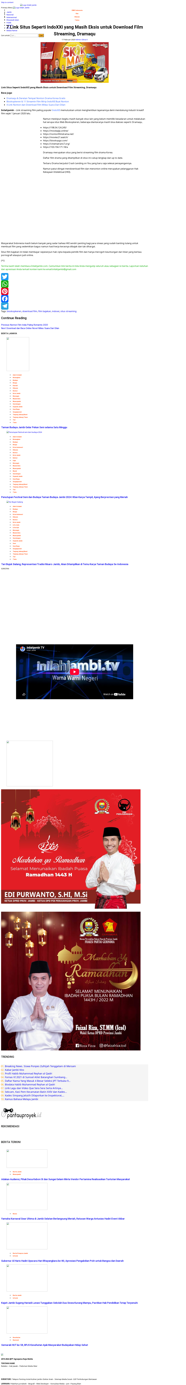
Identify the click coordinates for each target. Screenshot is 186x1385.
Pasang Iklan (76, 1383)
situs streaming (68, 311)
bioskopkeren (14, 311)
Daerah (15, 385)
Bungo (15, 383)
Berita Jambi (17, 1172)
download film (29, 311)
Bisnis (15, 1214)
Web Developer (42, 1383)
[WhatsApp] (74, 284)
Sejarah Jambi (17, 406)
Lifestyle (16, 527)
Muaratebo (16, 398)
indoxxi (55, 311)
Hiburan (77, 17)
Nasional (16, 1340)
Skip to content (7, 2)
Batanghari (16, 377)
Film (77, 13)
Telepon (15, 1379)
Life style (16, 525)
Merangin (16, 396)
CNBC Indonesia (77, 10)
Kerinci (15, 391)
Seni (14, 543)
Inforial (15, 1256)
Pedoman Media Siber (28, 1366)
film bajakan (44, 311)
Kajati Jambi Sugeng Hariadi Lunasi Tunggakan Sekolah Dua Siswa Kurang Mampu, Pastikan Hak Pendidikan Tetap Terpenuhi (69, 1302)
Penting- (22, 1379)
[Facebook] (74, 298)
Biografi (31, 1383)
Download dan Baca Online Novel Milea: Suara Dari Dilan (30, 328)
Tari (14, 420)
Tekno (77, 20)
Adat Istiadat (17, 375)
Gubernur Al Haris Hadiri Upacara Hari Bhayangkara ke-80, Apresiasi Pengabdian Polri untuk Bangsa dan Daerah (62, 1260)
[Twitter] (74, 276)
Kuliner (15, 458)
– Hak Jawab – (13, 1366)
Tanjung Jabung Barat (20, 414)
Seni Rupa (16, 409)
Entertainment (18, 447)
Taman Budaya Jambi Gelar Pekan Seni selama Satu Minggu (34, 427)
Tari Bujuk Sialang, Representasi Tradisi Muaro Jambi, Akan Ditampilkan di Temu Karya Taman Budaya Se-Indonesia (64, 564)
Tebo (15, 422)
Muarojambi (17, 401)
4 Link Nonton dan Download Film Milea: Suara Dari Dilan (36, 104)
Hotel (28, 1379)
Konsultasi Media (58, 1383)
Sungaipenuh (17, 412)
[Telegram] (74, 306)
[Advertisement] (21, 159)
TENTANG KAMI (8, 1363)
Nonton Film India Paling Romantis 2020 (24, 325)
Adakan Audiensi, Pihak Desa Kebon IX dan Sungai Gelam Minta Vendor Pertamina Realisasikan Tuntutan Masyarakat (65, 1179)
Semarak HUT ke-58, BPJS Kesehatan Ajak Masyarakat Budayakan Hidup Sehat (44, 1345)
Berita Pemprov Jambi (20, 1253)
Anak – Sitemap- (55, 1379)
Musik (15, 471)
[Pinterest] (74, 291)
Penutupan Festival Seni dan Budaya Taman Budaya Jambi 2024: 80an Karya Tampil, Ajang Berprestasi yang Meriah (64, 497)
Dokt (45, 1379)
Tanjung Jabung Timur (20, 417)
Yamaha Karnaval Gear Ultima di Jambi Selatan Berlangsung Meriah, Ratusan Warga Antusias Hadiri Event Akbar (63, 1218)
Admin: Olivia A (81, 39)
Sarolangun (17, 404)
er (47, 1379)
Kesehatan (16, 1337)
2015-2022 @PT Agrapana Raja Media (17, 1359)
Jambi (39, 1379)
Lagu (14, 460)
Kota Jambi (16, 393)
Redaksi (4, 1366)
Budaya (15, 380)
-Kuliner (34, 1379)
